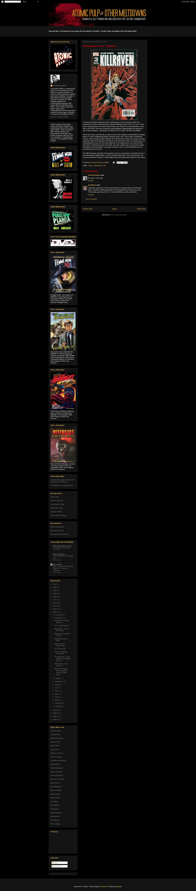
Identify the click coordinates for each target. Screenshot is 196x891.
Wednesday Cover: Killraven (61, 665)
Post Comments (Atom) (119, 215)
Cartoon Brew (55, 734)
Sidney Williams (56, 813)
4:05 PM (91, 195)
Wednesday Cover (100, 165)
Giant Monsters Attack (58, 760)
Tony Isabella (55, 824)
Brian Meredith (56, 731)
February (58, 703)
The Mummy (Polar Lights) (61, 548)
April (57, 697)
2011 (55, 609)
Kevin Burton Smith (57, 779)
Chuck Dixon (55, 746)
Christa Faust (55, 742)
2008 (55, 713)
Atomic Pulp (55, 497)
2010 (55, 612)
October (58, 678)
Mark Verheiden (56, 790)
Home (114, 209)
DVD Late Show (59, 554)
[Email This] (118, 162)
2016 (55, 593)
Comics (90, 165)
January (58, 706)
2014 (55, 600)
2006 (55, 719)
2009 (55, 710)
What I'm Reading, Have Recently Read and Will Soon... (61, 671)
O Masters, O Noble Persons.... (62, 621)
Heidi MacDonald (57, 768)
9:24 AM (90, 181)
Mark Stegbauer (56, 786)
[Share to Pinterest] (126, 162)
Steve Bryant (55, 816)
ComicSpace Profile (58, 504)
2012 (55, 606)
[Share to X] (122, 162)
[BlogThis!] (120, 162)
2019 (55, 584)
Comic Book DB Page (58, 515)
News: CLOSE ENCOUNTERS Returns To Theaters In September (63, 568)
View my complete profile (60, 117)
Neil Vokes (54, 801)
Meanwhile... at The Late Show (62, 630)
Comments (57, 866)
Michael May (55, 798)
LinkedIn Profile (56, 512)
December (59, 615)
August (57, 684)
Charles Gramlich (94, 175)
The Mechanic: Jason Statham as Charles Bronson (62, 659)
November (59, 618)
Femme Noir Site (57, 500)
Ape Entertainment (57, 527)
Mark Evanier (55, 783)
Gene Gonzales (56, 757)
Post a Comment (91, 199)
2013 (55, 603)
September (59, 681)
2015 (55, 597)
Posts (55, 863)
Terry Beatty (55, 820)
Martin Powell (55, 794)
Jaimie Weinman (56, 772)
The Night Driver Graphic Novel (62, 485)
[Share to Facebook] (124, 162)
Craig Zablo (55, 749)
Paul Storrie (55, 809)
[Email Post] (113, 162)
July (56, 688)
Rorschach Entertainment (60, 534)
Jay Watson (92, 185)
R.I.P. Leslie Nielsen (62, 625)
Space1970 (57, 564)
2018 (55, 587)
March (57, 700)
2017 (55, 590)
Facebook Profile (57, 508)
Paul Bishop (55, 805)
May (57, 694)
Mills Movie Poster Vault (62, 546)
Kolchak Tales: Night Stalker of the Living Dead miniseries (63, 481)
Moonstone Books (57, 530)
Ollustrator (104, 886)
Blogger (119, 886)
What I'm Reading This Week (61, 653)
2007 (55, 716)
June (57, 691)
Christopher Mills (59, 85)
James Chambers (57, 775)
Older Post (141, 209)
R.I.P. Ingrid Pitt (60, 649)
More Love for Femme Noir (60, 645)
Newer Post (87, 209)
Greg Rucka (55, 764)
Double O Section (57, 753)
